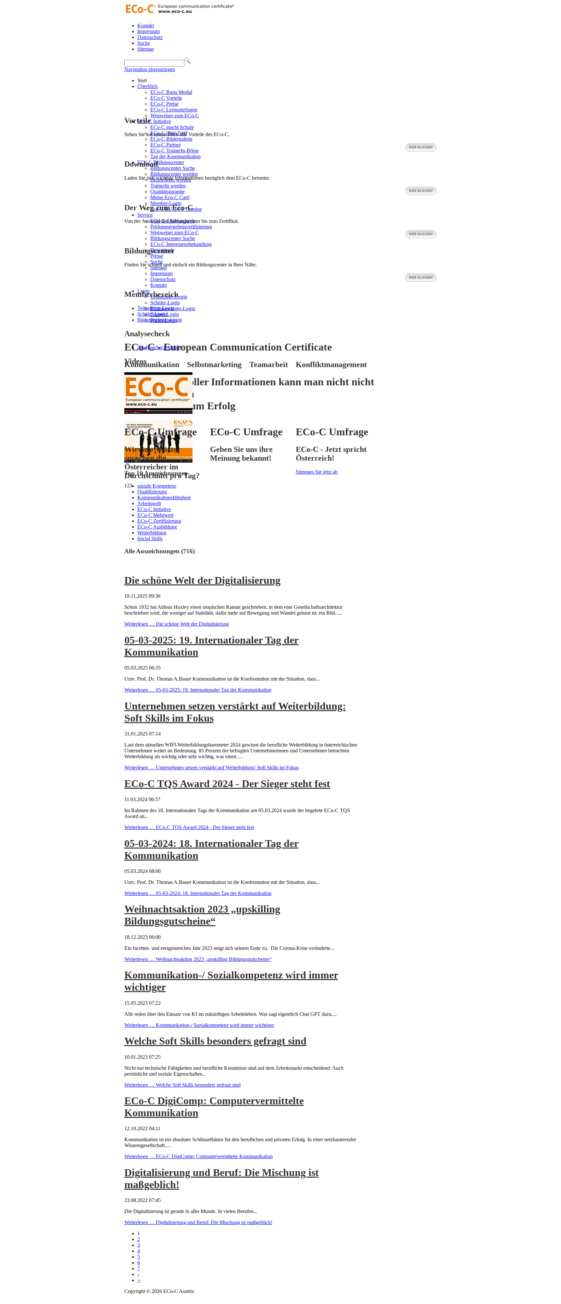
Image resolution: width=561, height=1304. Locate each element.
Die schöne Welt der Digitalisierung (202, 580)
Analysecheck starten (159, 347)
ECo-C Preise (164, 104)
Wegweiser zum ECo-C (174, 115)
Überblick (147, 86)
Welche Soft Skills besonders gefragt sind (215, 1041)
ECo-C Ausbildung (157, 527)
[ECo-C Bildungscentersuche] (421, 280)
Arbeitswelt (149, 503)
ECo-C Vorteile (166, 98)
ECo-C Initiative (154, 121)
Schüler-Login (165, 302)
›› (139, 1280)
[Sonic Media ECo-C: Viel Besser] (158, 412)
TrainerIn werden (168, 185)
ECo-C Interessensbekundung (181, 244)
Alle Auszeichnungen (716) (159, 551)
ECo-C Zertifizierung (159, 521)
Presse (156, 256)
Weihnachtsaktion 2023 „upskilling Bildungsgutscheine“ (202, 915)
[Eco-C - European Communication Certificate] (179, 14)
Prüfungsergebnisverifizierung (181, 226)
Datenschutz (150, 37)
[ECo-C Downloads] (421, 194)
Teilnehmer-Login (155, 308)
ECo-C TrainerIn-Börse (174, 150)
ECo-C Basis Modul (171, 92)
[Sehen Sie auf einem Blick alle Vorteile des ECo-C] (421, 150)
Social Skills (150, 538)
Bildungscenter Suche (172, 168)
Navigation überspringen (149, 69)
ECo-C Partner (165, 144)
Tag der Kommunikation (175, 156)
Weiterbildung (151, 532)
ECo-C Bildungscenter (160, 162)
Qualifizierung (152, 491)
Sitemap (145, 49)
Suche (143, 43)
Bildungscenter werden (174, 174)
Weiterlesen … (176, 624)
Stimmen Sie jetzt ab (317, 472)
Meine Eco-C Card (169, 197)
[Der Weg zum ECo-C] (421, 237)
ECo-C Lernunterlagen (173, 109)
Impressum (148, 31)
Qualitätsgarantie (167, 191)
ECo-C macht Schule (172, 127)
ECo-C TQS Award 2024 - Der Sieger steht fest (227, 783)
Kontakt (145, 25)
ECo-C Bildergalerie (171, 139)
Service (145, 215)
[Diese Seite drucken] (127, 564)
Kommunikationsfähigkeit (164, 497)
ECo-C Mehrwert (155, 515)
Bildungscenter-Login (159, 320)
